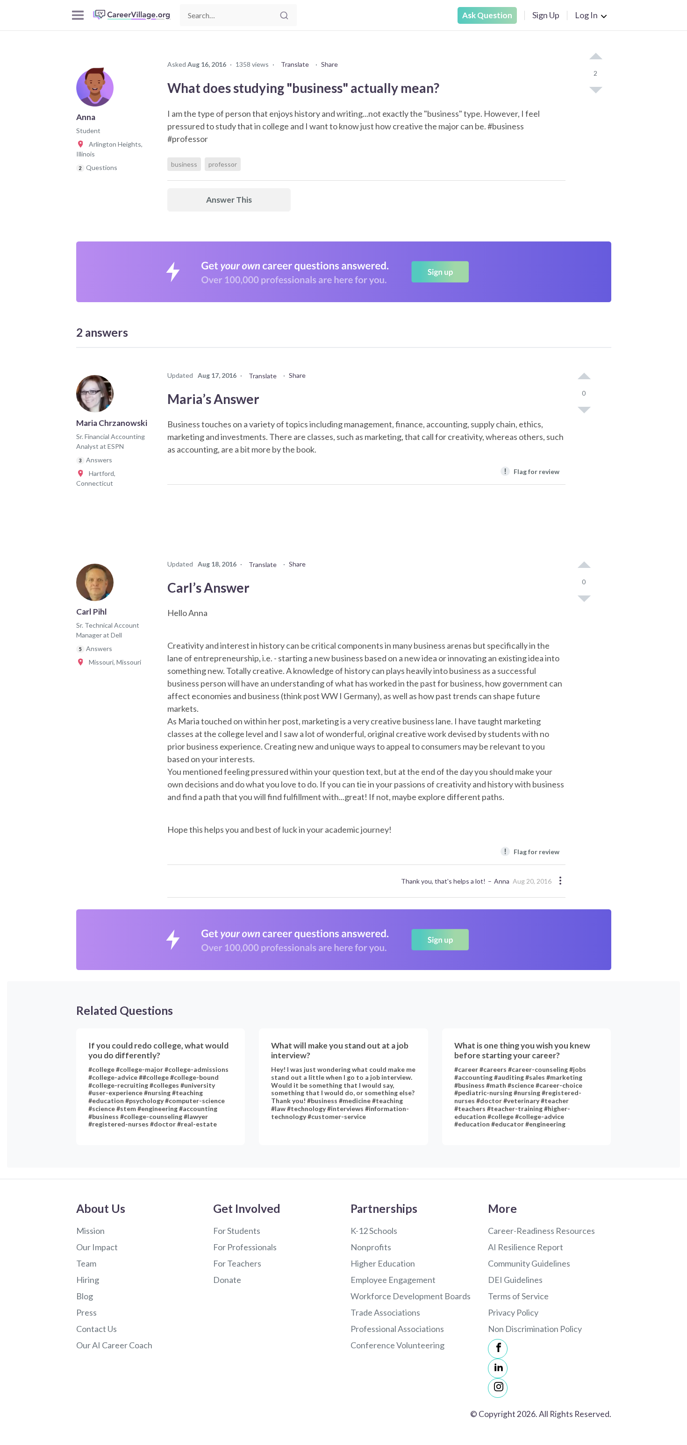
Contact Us (96, 1329)
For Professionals (245, 1247)
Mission (90, 1230)
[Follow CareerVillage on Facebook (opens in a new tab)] (498, 1349)
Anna (501, 881)
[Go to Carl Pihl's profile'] (97, 585)
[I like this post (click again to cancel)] (595, 57)
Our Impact (97, 1247)
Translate (295, 64)
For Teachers (237, 1263)
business (184, 164)
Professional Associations (397, 1329)
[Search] (284, 15)
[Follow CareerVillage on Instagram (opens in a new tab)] (498, 1388)
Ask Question (487, 15)
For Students (236, 1230)
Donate (227, 1280)
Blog (84, 1296)
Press (86, 1312)
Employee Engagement (393, 1280)
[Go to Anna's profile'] (97, 90)
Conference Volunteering (397, 1345)
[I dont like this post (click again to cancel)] (595, 89)
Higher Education (383, 1263)
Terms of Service (518, 1296)
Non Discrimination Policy (535, 1329)
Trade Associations (385, 1312)
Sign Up (545, 15)
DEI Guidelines (515, 1280)
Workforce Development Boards (411, 1296)
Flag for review (531, 471)
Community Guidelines (529, 1263)
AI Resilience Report (525, 1247)
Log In (586, 15)
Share (329, 64)
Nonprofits (371, 1247)
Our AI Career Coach (114, 1345)
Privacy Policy (513, 1312)
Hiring (87, 1280)
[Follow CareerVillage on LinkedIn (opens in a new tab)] (498, 1368)
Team (86, 1263)
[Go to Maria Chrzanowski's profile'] (97, 396)
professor (222, 164)
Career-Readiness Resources (541, 1230)
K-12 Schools (374, 1230)
